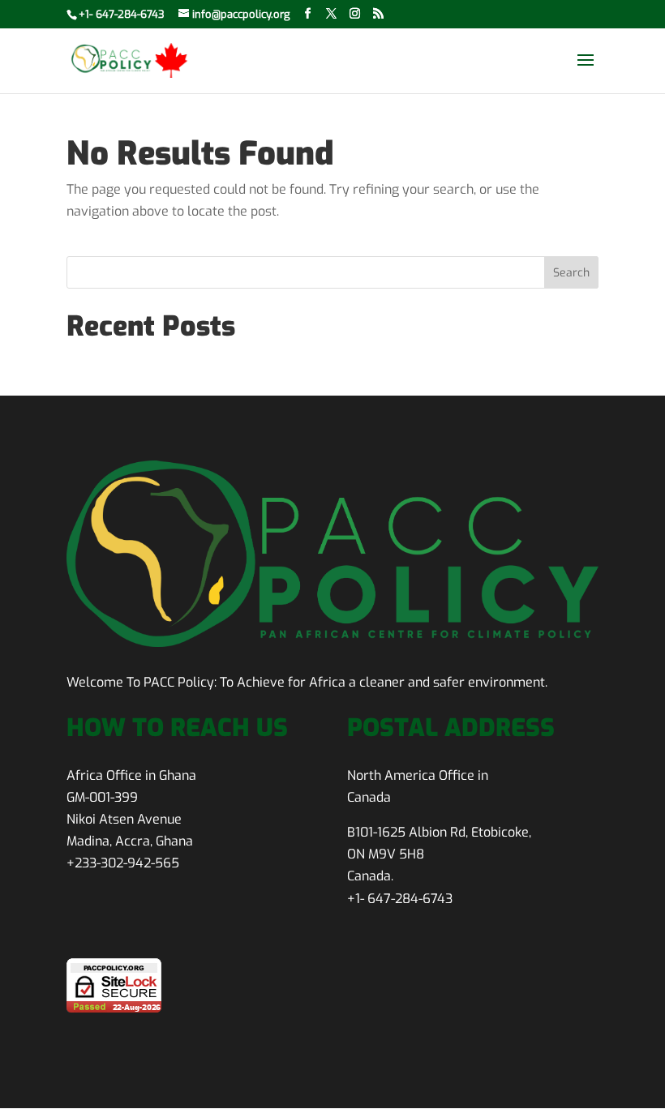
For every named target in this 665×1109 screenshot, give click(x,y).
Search (571, 272)
